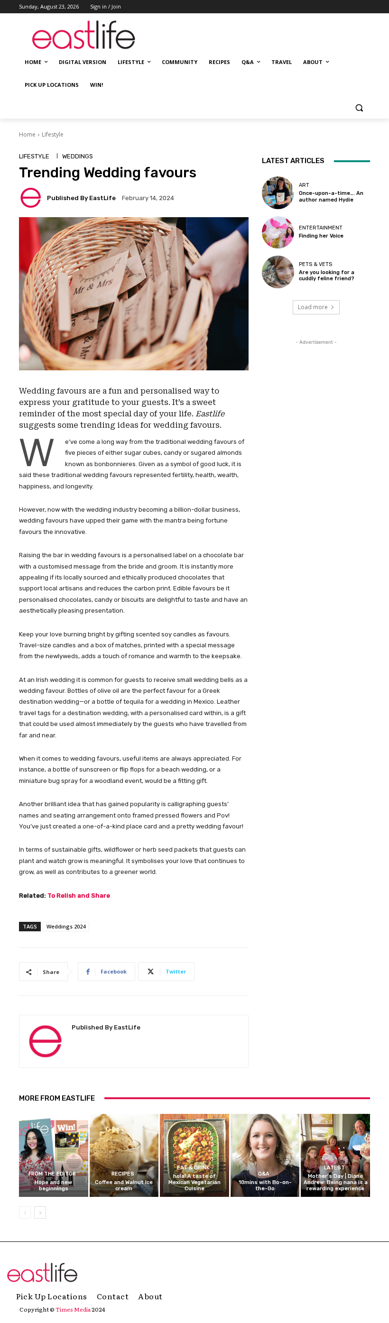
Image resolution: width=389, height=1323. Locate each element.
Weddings (77, 156)
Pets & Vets (315, 264)
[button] (359, 108)
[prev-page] (25, 1212)
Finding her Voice (321, 236)
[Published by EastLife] (32, 198)
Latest (334, 1167)
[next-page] (40, 1212)
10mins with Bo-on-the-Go (265, 1185)
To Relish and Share (78, 895)
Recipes (122, 1173)
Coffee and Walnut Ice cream (124, 1185)
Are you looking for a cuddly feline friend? (326, 275)
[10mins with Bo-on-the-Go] (265, 1155)
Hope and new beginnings (53, 1185)
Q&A (263, 1173)
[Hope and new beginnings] (53, 1155)
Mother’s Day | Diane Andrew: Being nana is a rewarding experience (336, 1182)
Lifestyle (53, 134)
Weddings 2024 (65, 926)
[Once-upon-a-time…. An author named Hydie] (278, 192)
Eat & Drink (193, 1167)
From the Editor (52, 1173)
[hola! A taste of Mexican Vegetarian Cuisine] (194, 1155)
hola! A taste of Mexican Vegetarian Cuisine (194, 1182)
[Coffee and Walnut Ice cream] (124, 1155)
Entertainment (321, 227)
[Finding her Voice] (278, 232)
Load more (313, 307)
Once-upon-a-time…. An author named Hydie (331, 196)
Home (27, 134)
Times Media (73, 1309)
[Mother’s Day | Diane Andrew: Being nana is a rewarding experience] (335, 1155)
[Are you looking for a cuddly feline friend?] (278, 272)
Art (304, 185)
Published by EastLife (81, 198)
